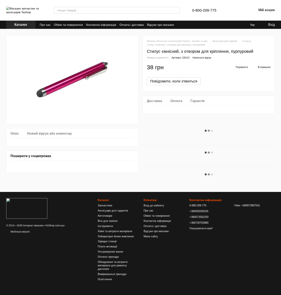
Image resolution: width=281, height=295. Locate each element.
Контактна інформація (101, 24)
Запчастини (105, 205)
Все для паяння (107, 220)
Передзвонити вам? (201, 228)
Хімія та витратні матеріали (115, 231)
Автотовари (105, 215)
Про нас (45, 24)
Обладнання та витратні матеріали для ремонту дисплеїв (113, 265)
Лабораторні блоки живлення (116, 236)
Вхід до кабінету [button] (154, 205)
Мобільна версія (20, 231)
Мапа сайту (151, 236)
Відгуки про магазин (160, 24)
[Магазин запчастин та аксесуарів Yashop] (26, 208)
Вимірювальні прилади (112, 274)
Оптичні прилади (108, 256)
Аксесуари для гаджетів (113, 210)
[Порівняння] (232, 10)
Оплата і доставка (132, 24)
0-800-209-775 (204, 10)
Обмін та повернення (68, 24)
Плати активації (107, 246)
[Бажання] (242, 10)
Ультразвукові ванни (110, 251)
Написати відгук (202, 57)
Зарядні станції (107, 241)
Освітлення (105, 279)
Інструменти (105, 226)
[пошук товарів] (176, 10)
